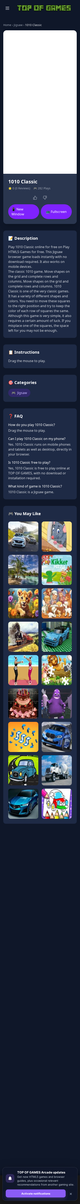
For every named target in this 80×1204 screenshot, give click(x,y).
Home (7, 25)
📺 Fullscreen (56, 211)
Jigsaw (18, 25)
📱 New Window (17, 211)
